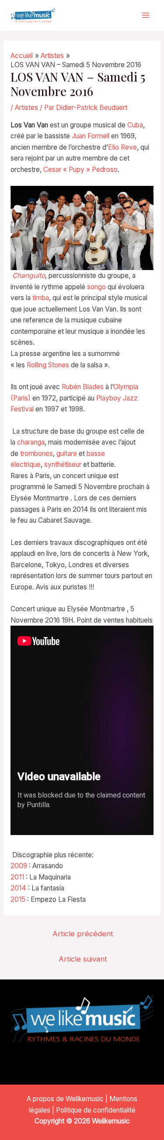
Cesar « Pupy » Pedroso (80, 169)
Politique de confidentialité (96, 1110)
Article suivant (83, 959)
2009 (18, 866)
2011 (17, 877)
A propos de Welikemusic (65, 1099)
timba (40, 298)
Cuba (135, 125)
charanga (31, 442)
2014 (18, 888)
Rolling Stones (48, 365)
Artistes (26, 107)
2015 (17, 899)
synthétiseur (62, 464)
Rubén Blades (83, 387)
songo (96, 287)
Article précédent (82, 933)
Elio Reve (122, 147)
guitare (66, 453)
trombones (36, 453)
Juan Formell (90, 136)
